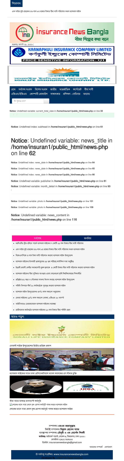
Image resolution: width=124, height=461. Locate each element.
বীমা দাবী (88, 89)
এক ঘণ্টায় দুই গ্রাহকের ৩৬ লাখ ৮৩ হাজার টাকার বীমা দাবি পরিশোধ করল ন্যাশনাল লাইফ (46, 11)
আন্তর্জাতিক (64, 89)
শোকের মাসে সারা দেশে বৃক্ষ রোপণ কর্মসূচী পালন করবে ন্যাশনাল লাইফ (41, 409)
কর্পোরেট (77, 89)
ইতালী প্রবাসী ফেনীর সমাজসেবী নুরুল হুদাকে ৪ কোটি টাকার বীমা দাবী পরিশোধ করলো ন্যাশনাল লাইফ (55, 267)
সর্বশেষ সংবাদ (25, 89)
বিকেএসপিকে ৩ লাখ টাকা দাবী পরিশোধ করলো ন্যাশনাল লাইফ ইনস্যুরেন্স (44, 255)
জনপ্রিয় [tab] (87, 238)
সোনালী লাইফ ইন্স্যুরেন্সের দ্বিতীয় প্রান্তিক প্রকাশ (30, 345)
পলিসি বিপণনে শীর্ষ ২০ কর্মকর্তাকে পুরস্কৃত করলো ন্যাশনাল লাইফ (41, 285)
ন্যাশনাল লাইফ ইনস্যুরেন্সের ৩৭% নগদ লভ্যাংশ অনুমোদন (38, 291)
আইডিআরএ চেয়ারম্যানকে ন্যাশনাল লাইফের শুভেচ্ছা (36, 303)
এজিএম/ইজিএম (19, 94)
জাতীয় (53, 89)
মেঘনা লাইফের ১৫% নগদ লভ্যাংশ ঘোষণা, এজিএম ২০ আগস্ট (40, 297)
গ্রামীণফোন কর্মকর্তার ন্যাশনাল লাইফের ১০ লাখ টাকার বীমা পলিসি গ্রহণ (43, 309)
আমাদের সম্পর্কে (96, 447)
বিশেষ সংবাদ (41, 89)
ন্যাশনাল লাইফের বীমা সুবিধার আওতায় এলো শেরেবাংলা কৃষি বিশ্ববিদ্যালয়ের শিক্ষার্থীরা (49, 273)
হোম (13, 89)
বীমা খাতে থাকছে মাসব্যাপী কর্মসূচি (25, 401)
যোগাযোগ (108, 447)
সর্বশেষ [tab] (37, 238)
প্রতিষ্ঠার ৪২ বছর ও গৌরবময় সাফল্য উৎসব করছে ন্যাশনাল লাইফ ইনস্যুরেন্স (45, 279)
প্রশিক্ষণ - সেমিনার (71, 94)
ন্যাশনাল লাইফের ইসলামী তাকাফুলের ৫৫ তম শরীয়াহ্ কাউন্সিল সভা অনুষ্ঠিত (45, 261)
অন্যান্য (86, 94)
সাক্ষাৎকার (55, 94)
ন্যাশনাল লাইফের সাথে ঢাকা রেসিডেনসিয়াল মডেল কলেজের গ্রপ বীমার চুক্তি (43, 373)
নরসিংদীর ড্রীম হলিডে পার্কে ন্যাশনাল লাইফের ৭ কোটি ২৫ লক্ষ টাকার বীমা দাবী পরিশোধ (49, 243)
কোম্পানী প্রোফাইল (38, 94)
